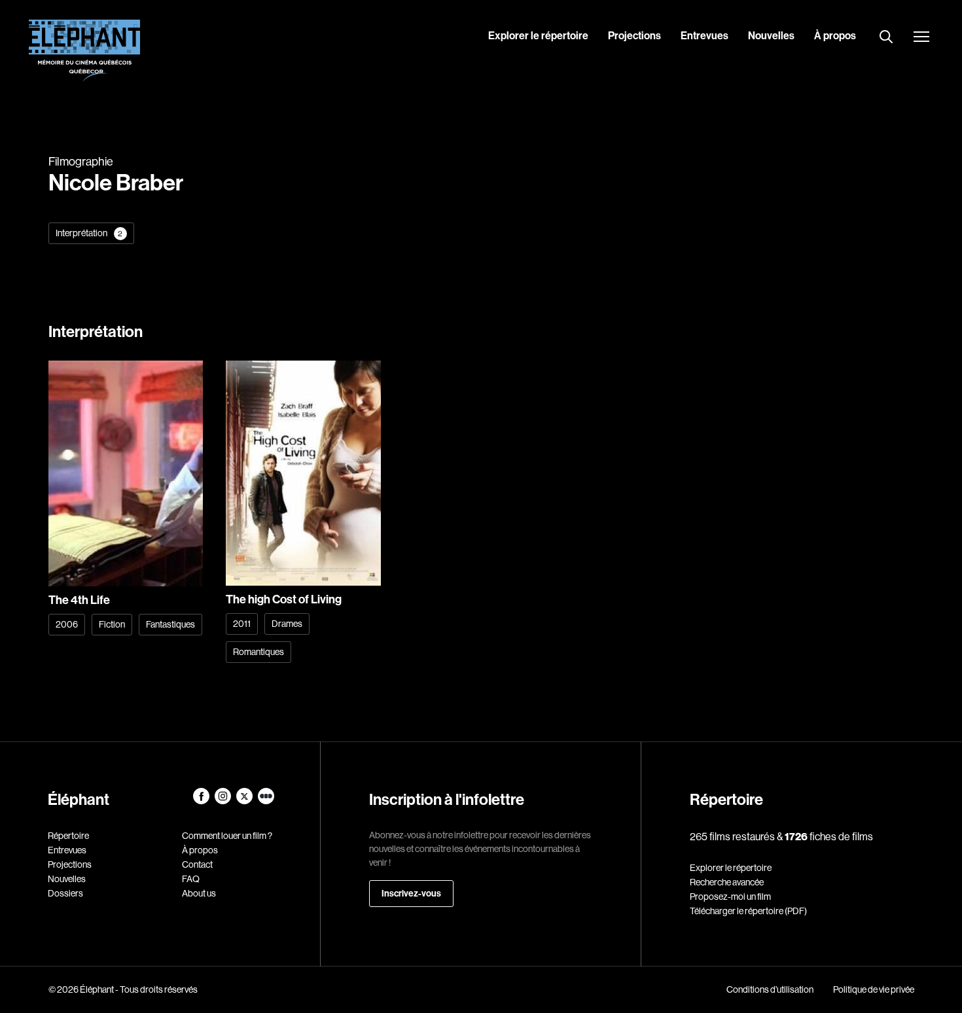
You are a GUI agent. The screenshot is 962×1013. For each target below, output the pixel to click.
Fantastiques (170, 624)
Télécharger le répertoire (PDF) (748, 911)
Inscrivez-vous (411, 893)
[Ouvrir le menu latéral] (921, 38)
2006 (67, 624)
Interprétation (89, 233)
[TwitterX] (245, 801)
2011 (242, 624)
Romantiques (258, 652)
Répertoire (68, 836)
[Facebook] (202, 801)
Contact (197, 864)
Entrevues (704, 35)
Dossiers (65, 893)
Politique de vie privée (873, 989)
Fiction (112, 624)
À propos (835, 35)
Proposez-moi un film (730, 896)
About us (199, 893)
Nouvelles (771, 35)
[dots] (266, 801)
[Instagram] (223, 801)
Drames (287, 624)
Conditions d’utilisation (769, 989)
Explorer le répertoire (538, 35)
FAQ (191, 879)
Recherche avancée (727, 882)
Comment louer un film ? (227, 836)
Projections (634, 35)
